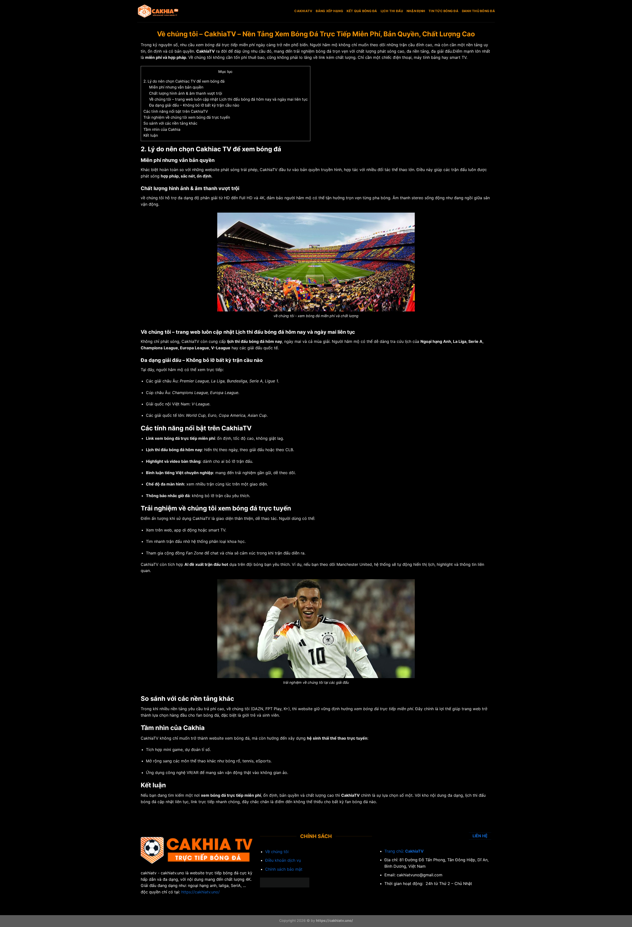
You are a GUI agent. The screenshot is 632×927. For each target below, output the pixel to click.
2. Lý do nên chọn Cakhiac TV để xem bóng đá (184, 81)
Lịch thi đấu (392, 11)
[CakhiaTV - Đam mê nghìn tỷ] (161, 11)
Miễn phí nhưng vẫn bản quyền (176, 87)
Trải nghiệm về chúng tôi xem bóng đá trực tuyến (186, 117)
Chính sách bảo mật (283, 869)
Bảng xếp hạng (329, 11)
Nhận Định (416, 11)
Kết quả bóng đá (362, 11)
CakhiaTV (303, 11)
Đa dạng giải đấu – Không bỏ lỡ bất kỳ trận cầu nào (194, 105)
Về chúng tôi (200, 57)
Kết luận (150, 135)
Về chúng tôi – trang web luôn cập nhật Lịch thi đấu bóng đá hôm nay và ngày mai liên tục (228, 99)
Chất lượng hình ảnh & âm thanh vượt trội (185, 93)
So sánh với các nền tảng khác (170, 123)
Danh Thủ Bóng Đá (478, 11)
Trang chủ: (394, 851)
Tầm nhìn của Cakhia (161, 129)
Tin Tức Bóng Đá (443, 11)
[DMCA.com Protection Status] (284, 882)
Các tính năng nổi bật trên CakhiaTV (175, 111)
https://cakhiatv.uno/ (200, 891)
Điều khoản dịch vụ (283, 860)
